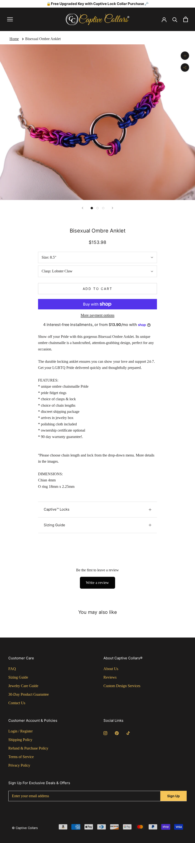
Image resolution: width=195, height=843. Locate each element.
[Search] (174, 19)
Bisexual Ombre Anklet (43, 39)
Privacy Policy (19, 765)
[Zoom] (185, 55)
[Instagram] (105, 733)
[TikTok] (128, 733)
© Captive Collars (25, 828)
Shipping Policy (20, 740)
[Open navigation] (10, 19)
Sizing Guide (54, 525)
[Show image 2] (97, 208)
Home (14, 39)
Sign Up (173, 796)
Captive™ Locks (56, 509)
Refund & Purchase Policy (28, 748)
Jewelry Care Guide (23, 686)
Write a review (97, 583)
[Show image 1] (92, 208)
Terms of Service (21, 757)
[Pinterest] (117, 733)
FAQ (12, 669)
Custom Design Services (121, 686)
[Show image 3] (103, 208)
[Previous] (82, 208)
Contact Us (16, 703)
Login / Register (20, 731)
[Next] (112, 208)
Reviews (110, 677)
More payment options (97, 315)
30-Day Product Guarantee (28, 694)
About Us (110, 669)
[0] (185, 19)
